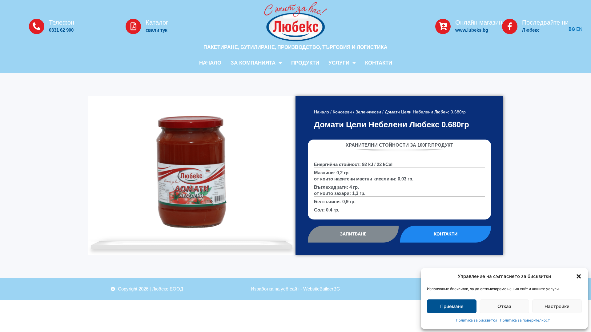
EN (579, 29)
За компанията (253, 63)
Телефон (61, 22)
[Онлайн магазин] (443, 26)
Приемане (452, 306)
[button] (579, 276)
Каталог (157, 22)
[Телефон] (36, 26)
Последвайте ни (545, 22)
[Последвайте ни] (509, 26)
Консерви (342, 112)
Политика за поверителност (525, 320)
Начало (210, 63)
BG (572, 29)
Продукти (305, 63)
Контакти (378, 63)
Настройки (557, 306)
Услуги (338, 63)
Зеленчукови (368, 112)
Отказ (504, 306)
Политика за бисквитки (476, 320)
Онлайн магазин (478, 22)
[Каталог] (133, 26)
